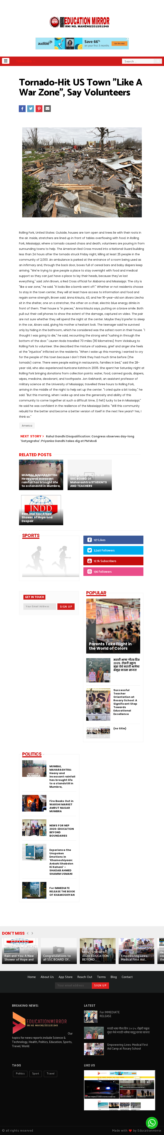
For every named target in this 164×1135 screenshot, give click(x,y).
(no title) (119, 728)
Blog (114, 977)
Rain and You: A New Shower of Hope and (19, 957)
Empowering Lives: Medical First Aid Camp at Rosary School (127, 1046)
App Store (66, 977)
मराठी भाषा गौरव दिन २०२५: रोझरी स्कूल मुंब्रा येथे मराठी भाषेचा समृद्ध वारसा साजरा (126, 665)
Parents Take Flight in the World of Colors (110, 646)
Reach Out (84, 977)
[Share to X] (30, 108)
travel (50, 1073)
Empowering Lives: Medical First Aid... (134, 957)
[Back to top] (10, 1125)
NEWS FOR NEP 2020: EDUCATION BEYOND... (95, 956)
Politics (20, 1073)
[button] (5, 61)
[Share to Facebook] (22, 108)
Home (32, 977)
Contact (127, 977)
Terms (101, 977)
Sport (35, 1073)
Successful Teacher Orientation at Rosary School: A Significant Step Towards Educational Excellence (125, 702)
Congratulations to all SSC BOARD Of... (57, 957)
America (27, 425)
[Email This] (47, 108)
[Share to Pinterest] (39, 108)
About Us (47, 977)
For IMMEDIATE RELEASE (110, 1014)
